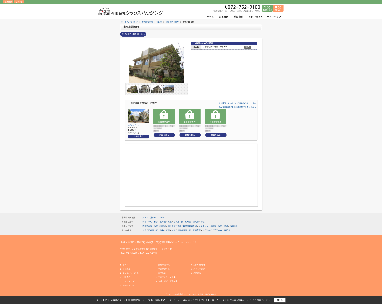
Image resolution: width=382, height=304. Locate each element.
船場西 (188, 222)
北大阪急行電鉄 (175, 226)
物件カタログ (128, 285)
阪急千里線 (223, 226)
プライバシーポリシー (132, 273)
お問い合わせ (199, 265)
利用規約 (126, 277)
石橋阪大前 (153, 230)
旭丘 (170, 222)
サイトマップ (128, 281)
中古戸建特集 (164, 269)
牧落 (173, 230)
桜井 (156, 222)
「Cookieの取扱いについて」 (241, 300)
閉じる (280, 300)
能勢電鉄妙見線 (190, 226)
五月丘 (163, 222)
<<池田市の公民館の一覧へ (133, 34)
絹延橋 (227, 230)
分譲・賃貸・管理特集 (167, 281)
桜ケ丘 (177, 222)
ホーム (125, 265)
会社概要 (126, 269)
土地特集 (162, 273)
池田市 (153, 217)
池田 (144, 230)
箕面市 (145, 217)
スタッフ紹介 (199, 269)
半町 (150, 222)
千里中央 (218, 230)
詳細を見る (138, 136)
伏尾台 (196, 222)
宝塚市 (161, 217)
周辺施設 (197, 273)
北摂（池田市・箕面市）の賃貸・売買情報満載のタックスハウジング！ (158, 242)
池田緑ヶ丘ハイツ (134, 125)
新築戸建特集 (164, 265)
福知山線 (234, 226)
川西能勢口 (207, 230)
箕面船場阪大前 (184, 230)
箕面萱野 (197, 230)
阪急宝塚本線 (160, 226)
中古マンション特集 (166, 277)
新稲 (203, 222)
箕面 (145, 222)
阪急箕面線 (148, 226)
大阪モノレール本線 (208, 226)
